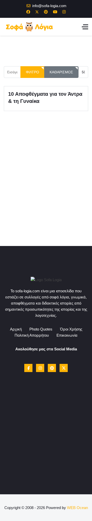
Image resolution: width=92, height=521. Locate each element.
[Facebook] (28, 12)
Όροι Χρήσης (71, 329)
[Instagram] (64, 12)
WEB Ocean (77, 507)
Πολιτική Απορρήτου (32, 335)
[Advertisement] (46, 200)
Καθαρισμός (61, 72)
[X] (64, 368)
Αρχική (16, 329)
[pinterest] (52, 368)
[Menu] (85, 27)
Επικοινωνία (66, 335)
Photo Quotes (40, 329)
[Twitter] (37, 12)
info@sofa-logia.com (49, 6)
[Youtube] (55, 12)
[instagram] (40, 368)
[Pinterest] (46, 12)
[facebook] (28, 368)
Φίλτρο (32, 72)
